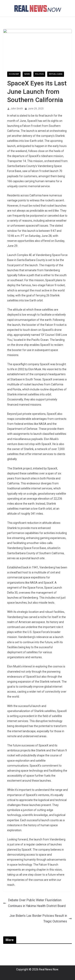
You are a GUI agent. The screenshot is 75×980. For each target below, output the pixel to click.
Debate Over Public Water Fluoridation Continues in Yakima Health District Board (37, 903)
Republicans (55, 74)
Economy (14, 74)
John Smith (16, 108)
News (27, 74)
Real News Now (48, 969)
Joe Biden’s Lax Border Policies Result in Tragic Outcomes (38, 918)
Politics (39, 74)
